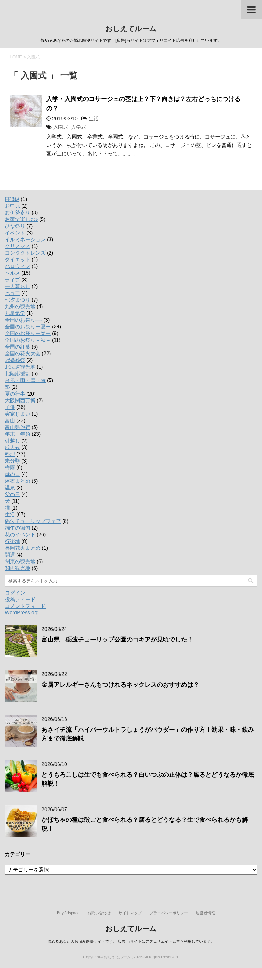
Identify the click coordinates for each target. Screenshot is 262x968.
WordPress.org (22, 612)
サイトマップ (130, 913)
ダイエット (17, 259)
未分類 (12, 461)
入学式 (78, 127)
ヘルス (12, 273)
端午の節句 (17, 528)
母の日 (12, 474)
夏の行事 (15, 393)
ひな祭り (15, 226)
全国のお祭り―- (23, 320)
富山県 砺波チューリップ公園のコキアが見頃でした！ (117, 639)
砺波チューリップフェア (33, 521)
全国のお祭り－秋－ (28, 340)
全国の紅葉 (17, 347)
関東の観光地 (20, 561)
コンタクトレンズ (25, 253)
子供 (10, 407)
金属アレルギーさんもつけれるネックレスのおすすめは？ (120, 684)
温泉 (10, 487)
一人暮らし (17, 286)
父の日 (12, 494)
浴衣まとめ (17, 481)
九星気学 (15, 313)
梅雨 (10, 467)
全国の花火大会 (23, 353)
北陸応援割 (17, 373)
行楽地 (12, 541)
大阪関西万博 (20, 400)
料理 (10, 454)
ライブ (12, 279)
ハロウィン (17, 266)
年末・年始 (17, 434)
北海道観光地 (20, 367)
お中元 (12, 206)
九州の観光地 (20, 306)
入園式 (60, 127)
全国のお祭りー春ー (28, 333)
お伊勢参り (17, 212)
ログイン (15, 592)
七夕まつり (17, 300)
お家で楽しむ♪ (21, 219)
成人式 (12, 447)
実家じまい (17, 414)
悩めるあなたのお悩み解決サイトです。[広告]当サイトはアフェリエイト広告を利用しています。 (131, 941)
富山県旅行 (17, 427)
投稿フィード (20, 599)
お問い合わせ (99, 913)
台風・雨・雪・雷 (25, 380)
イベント (15, 232)
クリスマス (17, 246)
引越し (12, 440)
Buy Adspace (68, 913)
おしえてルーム (131, 29)
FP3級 (12, 199)
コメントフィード (25, 606)
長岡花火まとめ (23, 548)
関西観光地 (17, 568)
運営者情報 (205, 913)
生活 (94, 118)
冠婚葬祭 (15, 360)
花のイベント (20, 534)
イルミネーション (25, 239)
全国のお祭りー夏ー (28, 326)
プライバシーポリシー (169, 913)
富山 (10, 420)
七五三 (12, 293)
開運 (10, 554)
